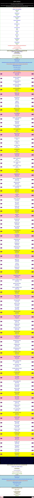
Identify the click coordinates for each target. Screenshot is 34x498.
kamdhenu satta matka (21, 462)
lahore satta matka (9, 461)
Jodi (1, 78)
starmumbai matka (27, 458)
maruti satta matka (14, 460)
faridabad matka (27, 457)
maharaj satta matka (18, 460)
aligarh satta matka (4, 462)
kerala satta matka (13, 459)
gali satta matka (31, 459)
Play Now (17, 75)
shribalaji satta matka (28, 459)
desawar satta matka (30, 460)
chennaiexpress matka (31, 457)
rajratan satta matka (20, 461)
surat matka (12, 463)
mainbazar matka (2, 459)
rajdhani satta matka (24, 461)
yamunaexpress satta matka (5, 461)
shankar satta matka (17, 459)
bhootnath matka (2, 458)
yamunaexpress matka (6, 458)
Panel (32, 78)
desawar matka (5, 457)
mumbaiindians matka (20, 457)
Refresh (17, 11)
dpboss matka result (24, 463)
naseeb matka (9, 463)
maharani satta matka (26, 460)
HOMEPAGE (17, 495)
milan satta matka (13, 461)
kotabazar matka (9, 459)
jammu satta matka (25, 462)
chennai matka (16, 463)
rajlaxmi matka (23, 458)
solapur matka (8, 457)
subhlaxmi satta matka (2, 460)
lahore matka (9, 458)
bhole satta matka (29, 462)
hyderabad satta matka (8, 462)
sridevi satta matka (21, 459)
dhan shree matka (29, 463)
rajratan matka (17, 458)
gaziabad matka (23, 457)
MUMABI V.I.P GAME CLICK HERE (17, 49)
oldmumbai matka (6, 459)
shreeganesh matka (12, 457)
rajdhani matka (20, 458)
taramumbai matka (16, 457)
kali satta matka (24, 459)
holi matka (14, 458)
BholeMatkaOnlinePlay (1, 497)
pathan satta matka (10, 460)
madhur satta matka (22, 460)
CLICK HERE (17, 49)
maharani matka (2, 457)
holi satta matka (16, 461)
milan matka (12, 458)
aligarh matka (30, 458)
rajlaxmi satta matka (28, 461)
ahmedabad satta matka (17, 462)
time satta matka (6, 460)
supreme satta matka (12, 462)
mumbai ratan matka (5, 463)
